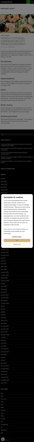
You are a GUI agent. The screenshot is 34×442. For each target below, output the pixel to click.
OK (17, 240)
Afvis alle (17, 244)
